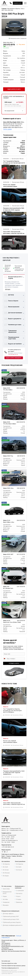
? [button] (14, 42)
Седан (23, 60)
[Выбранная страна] (4, 658)
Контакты (19, 893)
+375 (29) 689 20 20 (8, 847)
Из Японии (6, 873)
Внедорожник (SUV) (7, 892)
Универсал (6, 902)
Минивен (6, 905)
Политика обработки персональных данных (13, 965)
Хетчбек (5, 899)
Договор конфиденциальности (12, 925)
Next (24, 27)
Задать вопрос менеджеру (13, 357)
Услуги (18, 896)
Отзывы (18, 899)
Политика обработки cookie (9, 963)
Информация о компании (19, 887)
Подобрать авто (18, 3)
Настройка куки (6, 961)
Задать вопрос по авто (14, 89)
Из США (5, 867)
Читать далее (7, 129)
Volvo (23, 51)
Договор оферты (8, 913)
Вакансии (19, 902)
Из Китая (5, 870)
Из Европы (6, 864)
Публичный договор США (11, 919)
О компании (20, 890)
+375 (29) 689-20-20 (13, 354)
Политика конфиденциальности (10, 968)
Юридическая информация (10, 911)
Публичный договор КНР (11, 916)
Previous (3, 27)
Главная (4, 8)
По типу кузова (6, 886)
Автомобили (6, 861)
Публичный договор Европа (12, 922)
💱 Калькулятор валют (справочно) (17, 38)
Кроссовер (6, 889)
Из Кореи (6, 875)
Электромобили (20, 861)
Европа (22, 79)
